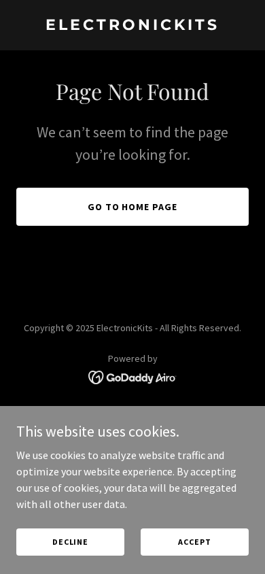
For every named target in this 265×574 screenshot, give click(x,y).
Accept (194, 542)
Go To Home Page (133, 207)
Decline (70, 542)
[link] (132, 26)
